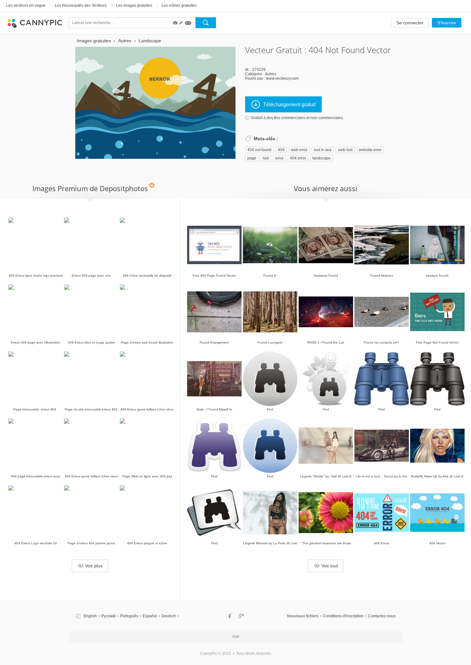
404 (281, 150)
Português (129, 616)
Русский (108, 616)
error (279, 158)
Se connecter (409, 22)
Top (235, 637)
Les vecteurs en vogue (25, 5)
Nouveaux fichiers (302, 616)
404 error (298, 158)
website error (370, 150)
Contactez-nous (382, 616)
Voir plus (94, 565)
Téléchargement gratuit (289, 104)
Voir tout (329, 565)
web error (299, 150)
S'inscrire (446, 22)
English (90, 616)
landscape (321, 158)
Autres (270, 74)
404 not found (259, 150)
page (251, 158)
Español (150, 616)
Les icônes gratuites (178, 5)
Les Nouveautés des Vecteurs (81, 5)
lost (266, 158)
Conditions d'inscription (343, 616)
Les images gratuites (134, 5)
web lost (345, 150)
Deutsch (168, 616)
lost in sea (323, 150)
